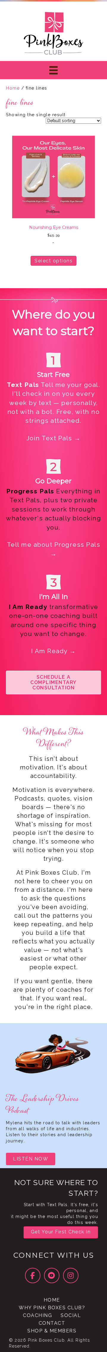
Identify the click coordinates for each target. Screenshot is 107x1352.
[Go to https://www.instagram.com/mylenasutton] (70, 1275)
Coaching (37, 1315)
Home (13, 88)
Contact (52, 1323)
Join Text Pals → (53, 438)
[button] (53, 682)
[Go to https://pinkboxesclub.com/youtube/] (51, 1275)
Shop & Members (51, 1331)
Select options (53, 261)
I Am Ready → (53, 651)
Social (71, 1315)
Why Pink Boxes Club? (52, 1307)
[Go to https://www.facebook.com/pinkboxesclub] (32, 1275)
